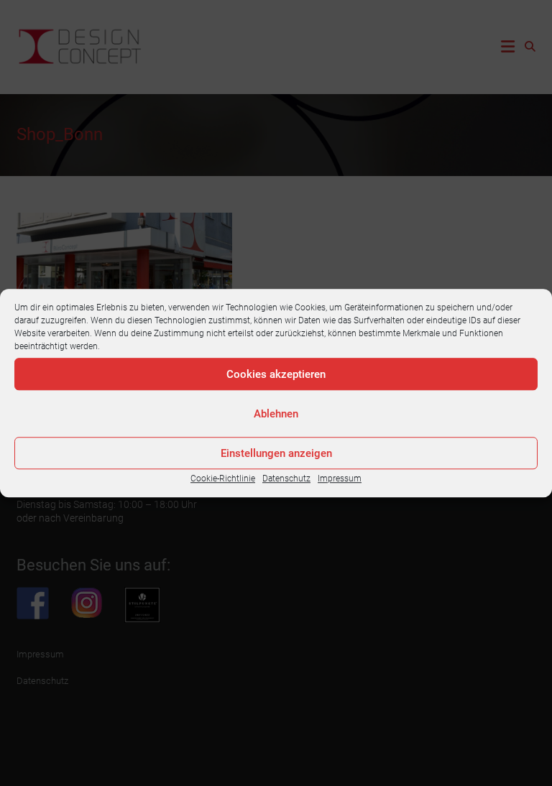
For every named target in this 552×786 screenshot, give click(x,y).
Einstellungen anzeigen (276, 453)
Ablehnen (276, 413)
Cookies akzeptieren (276, 374)
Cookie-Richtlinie (222, 478)
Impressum (340, 478)
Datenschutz (286, 478)
